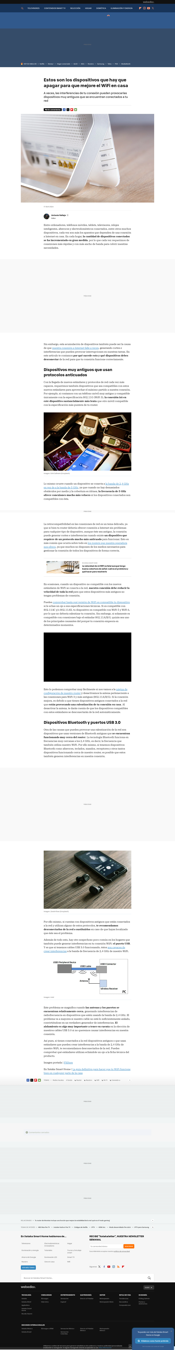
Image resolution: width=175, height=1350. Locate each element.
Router (79, 1080)
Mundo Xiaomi (27, 1314)
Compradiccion (125, 1305)
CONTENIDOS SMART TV (54, 8)
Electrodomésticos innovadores (51, 1244)
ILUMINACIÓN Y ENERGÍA (121, 8)
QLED (76, 64)
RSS (118, 1266)
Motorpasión (104, 1298)
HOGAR (88, 8)
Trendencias (123, 1298)
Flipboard (140, 8)
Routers (91, 64)
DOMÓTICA (101, 8)
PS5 (116, 64)
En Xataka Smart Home (89, 563)
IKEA (82, 64)
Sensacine (64, 1298)
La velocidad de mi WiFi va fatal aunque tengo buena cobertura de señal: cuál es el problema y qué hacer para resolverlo (105, 568)
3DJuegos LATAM (47, 1328)
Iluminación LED (50, 1257)
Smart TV (71, 1257)
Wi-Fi (105, 1080)
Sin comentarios (53, 109)
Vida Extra (45, 1302)
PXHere (68, 1062)
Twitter (152, 8)
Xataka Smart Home (27, 1309)
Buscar (149, 1278)
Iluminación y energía (30, 1250)
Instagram (144, 8)
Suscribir (129, 1246)
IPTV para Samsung (141, 1227)
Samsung (100, 64)
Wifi (97, 1080)
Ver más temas (28, 1267)
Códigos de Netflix (81, 1227)
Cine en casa (49, 1261)
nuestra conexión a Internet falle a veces (75, 348)
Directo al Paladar (86, 1298)
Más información (105, 1347)
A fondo (69, 1080)
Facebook (64, 109)
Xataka (24, 1298)
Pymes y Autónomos (143, 1303)
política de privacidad (122, 1251)
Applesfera (26, 1305)
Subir (147, 1287)
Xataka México (27, 1328)
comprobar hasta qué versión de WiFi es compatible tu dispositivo (91, 602)
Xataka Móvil (26, 1302)
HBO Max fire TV (44, 1227)
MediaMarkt (125, 64)
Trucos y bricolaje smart (74, 1251)
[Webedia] (148, 1)
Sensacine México (67, 1328)
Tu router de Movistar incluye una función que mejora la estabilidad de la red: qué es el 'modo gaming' (72, 1220)
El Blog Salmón (144, 1298)
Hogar (69, 1243)
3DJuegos (44, 1298)
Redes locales (58, 1080)
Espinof (63, 1302)
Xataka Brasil (26, 1332)
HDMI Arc (102, 1227)
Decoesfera (123, 1302)
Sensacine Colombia (64, 1333)
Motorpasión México (104, 1329)
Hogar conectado (63, 64)
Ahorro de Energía (29, 1257)
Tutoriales (48, 1250)
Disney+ (51, 64)
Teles (109, 64)
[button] (60, 215)
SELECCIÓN (75, 8)
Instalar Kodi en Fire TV (62, 1227)
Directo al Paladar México (86, 1329)
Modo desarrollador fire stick (120, 1227)
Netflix (42, 64)
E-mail (75, 109)
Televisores (26, 1243)
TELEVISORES (33, 8)
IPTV (93, 1227)
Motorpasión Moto (106, 1302)
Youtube (148, 8)
